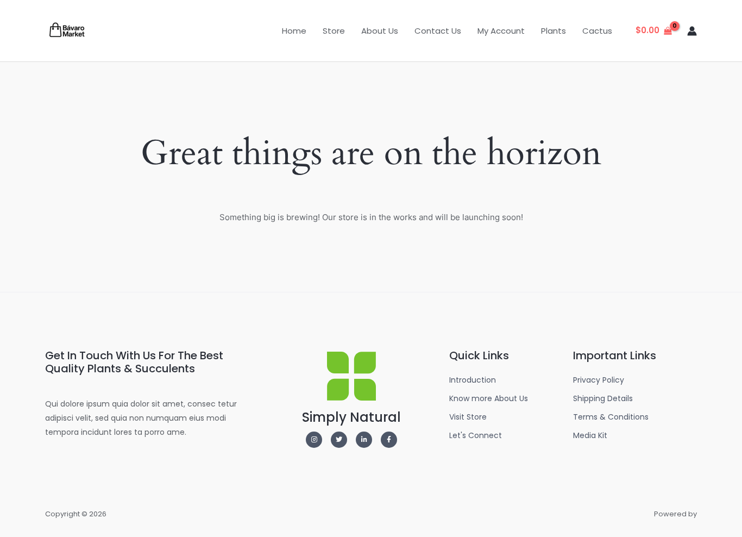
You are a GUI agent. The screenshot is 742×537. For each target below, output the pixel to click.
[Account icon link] (692, 31)
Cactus (597, 30)
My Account (501, 30)
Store (334, 30)
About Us (379, 30)
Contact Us (437, 30)
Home (294, 30)
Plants (553, 30)
